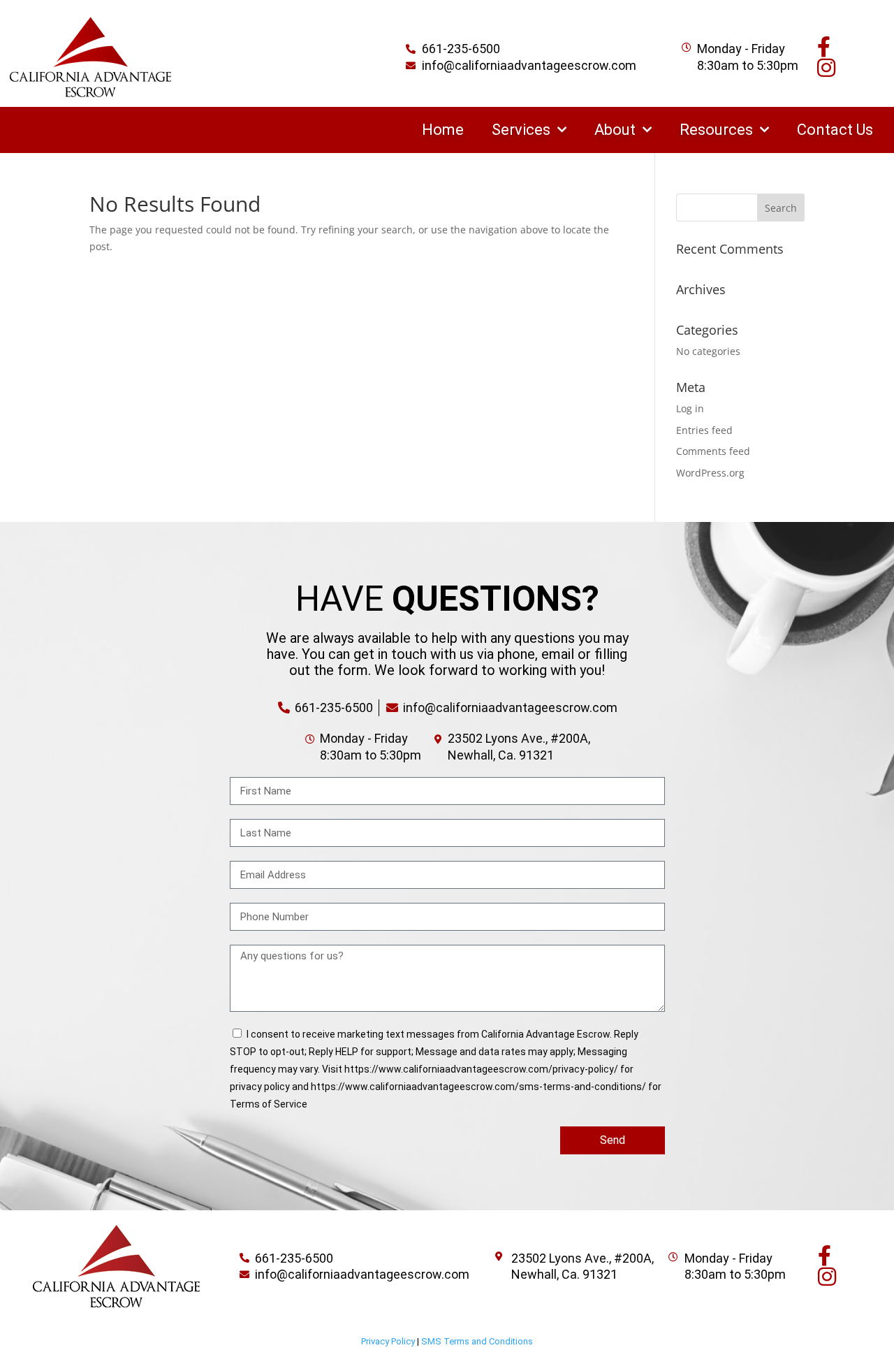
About (615, 129)
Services (521, 129)
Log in (690, 408)
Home (443, 129)
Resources (716, 129)
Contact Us (835, 129)
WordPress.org (710, 472)
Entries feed (704, 430)
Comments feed (713, 451)
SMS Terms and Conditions (477, 1341)
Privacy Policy (388, 1341)
